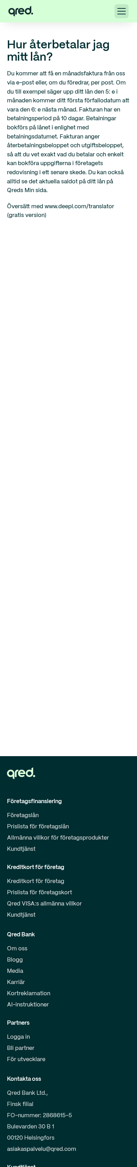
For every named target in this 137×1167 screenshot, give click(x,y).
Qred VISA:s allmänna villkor (44, 904)
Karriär (16, 982)
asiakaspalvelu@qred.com (41, 1149)
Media (15, 971)
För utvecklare (26, 1059)
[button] (122, 11)
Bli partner (20, 1048)
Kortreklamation (28, 993)
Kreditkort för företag (35, 881)
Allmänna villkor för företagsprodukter (58, 838)
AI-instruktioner (28, 1004)
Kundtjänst (21, 849)
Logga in (18, 1037)
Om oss (17, 948)
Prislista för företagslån (38, 826)
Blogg (15, 960)
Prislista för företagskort (39, 892)
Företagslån (23, 815)
